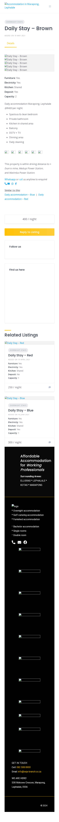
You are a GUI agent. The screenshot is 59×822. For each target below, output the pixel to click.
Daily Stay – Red (20, 355)
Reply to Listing (29, 232)
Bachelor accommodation (26, 526)
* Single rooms (19, 530)
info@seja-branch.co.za (29, 771)
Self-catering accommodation (28, 515)
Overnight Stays (14, 22)
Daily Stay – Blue (20, 410)
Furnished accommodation (26, 519)
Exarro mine (11, 168)
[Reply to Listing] (50, 387)
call (21, 179)
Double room (19, 535)
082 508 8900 (24, 767)
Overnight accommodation (26, 510)
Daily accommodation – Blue (20, 194)
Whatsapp (10, 179)
